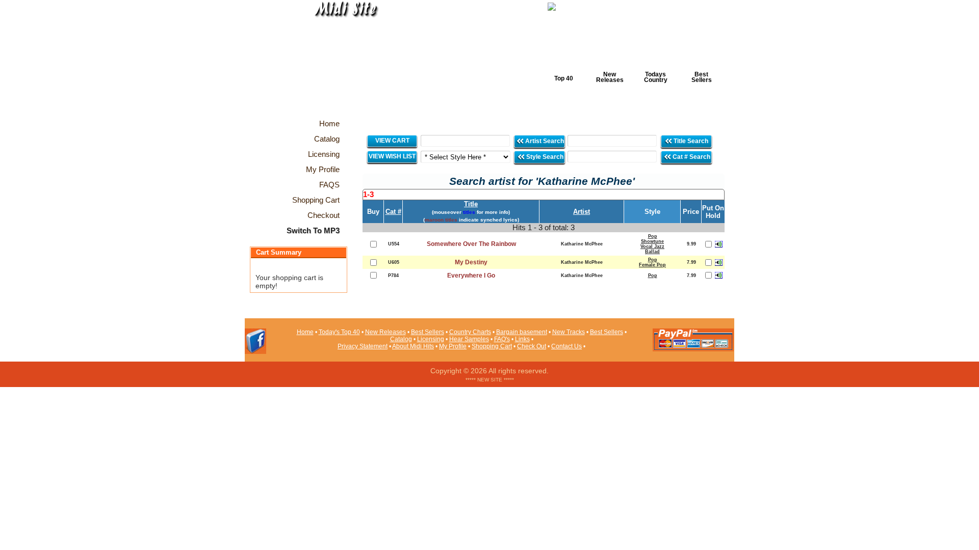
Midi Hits (340, 62)
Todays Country (655, 77)
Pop (652, 236)
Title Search (691, 141)
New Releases (610, 77)
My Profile (453, 346)
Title (471, 204)
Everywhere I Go (471, 275)
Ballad (652, 251)
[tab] (544, 194)
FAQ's (502, 339)
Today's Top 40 (339, 332)
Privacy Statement (363, 346)
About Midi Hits (413, 346)
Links (522, 339)
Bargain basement (521, 332)
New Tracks (568, 332)
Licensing (430, 339)
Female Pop (652, 264)
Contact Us (566, 346)
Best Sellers (701, 77)
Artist (581, 211)
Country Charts (470, 332)
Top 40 (563, 78)
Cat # (393, 211)
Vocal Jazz (652, 246)
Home (305, 332)
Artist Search (544, 141)
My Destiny (471, 262)
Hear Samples (469, 339)
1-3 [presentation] (368, 194)
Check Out (531, 346)
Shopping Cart (492, 346)
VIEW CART (392, 140)
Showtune (652, 241)
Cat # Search (690, 156)
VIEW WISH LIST (392, 156)
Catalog (401, 339)
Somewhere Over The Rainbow (471, 244)
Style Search (544, 156)
